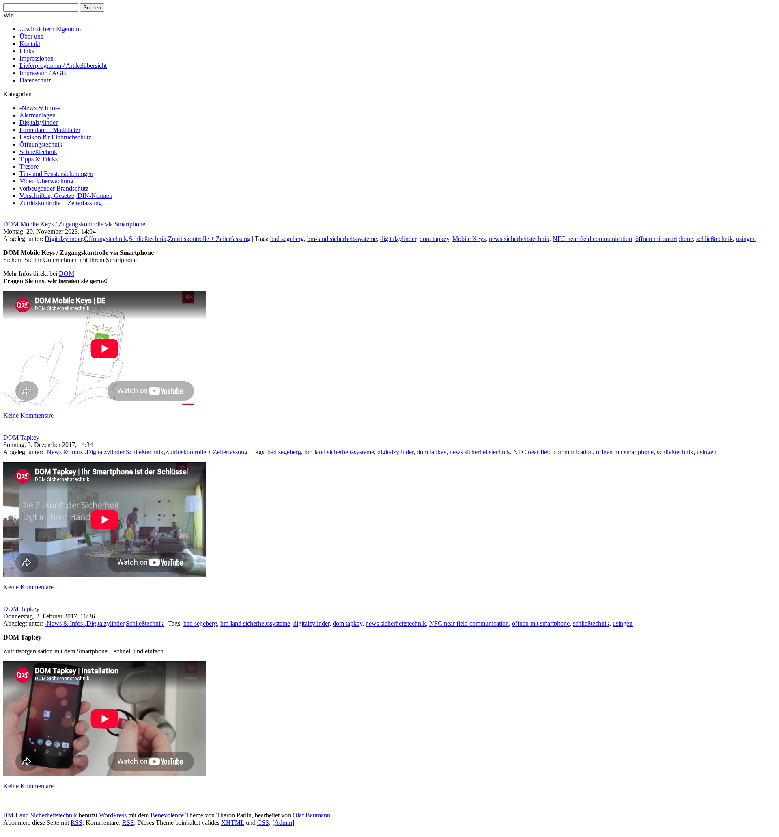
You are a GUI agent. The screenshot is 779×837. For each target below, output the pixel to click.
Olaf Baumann (311, 815)
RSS (128, 822)
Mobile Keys (469, 238)
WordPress (113, 815)
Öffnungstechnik (40, 144)
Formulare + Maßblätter (49, 129)
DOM (66, 273)
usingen (746, 238)
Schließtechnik (38, 151)
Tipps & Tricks (38, 159)
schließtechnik (714, 238)
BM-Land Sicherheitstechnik (40, 815)
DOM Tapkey (21, 437)
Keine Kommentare (28, 415)
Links (26, 51)
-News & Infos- (39, 107)
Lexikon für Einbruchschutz (55, 137)
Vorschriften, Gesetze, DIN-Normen (65, 195)
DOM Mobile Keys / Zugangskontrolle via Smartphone (74, 224)
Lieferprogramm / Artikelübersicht (63, 65)
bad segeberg (287, 238)
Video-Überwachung (46, 181)
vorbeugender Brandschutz (53, 188)
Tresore (29, 166)
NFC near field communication (592, 238)
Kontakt (29, 43)
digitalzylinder (398, 238)
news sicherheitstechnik (519, 238)
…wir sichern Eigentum (50, 29)
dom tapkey (434, 238)
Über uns (31, 36)
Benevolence (167, 815)
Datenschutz (35, 80)
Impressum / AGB (42, 72)
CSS (263, 822)
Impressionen (36, 58)
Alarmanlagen (37, 115)
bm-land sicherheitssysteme (342, 238)
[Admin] (283, 822)
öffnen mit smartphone (664, 238)
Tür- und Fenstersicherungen (56, 173)
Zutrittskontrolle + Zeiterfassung (60, 202)
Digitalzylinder (38, 122)
